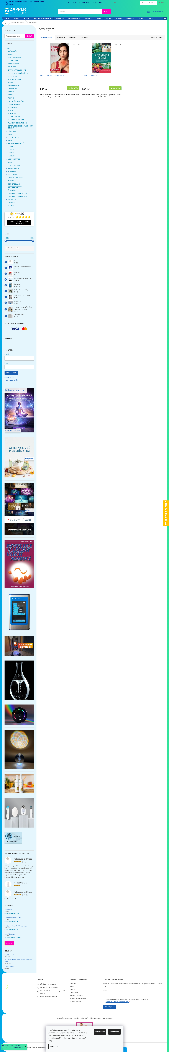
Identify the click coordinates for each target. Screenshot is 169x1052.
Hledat (106, 11)
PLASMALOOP (13, 107)
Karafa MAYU (9, 966)
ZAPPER (10, 54)
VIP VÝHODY (12, 199)
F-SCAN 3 (11, 92)
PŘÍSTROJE (12, 131)
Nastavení (54, 1046)
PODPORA (65, 3)
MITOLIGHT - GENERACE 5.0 (18, 193)
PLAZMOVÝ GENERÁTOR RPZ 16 (18, 123)
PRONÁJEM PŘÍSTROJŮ (16, 143)
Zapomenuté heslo (11, 380)
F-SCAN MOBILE (13, 89)
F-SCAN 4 (11, 95)
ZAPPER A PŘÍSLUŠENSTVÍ (17, 70)
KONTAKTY (85, 3)
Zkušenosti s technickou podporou (17, 926)
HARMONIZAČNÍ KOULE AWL (17, 178)
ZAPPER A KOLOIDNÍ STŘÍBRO (18, 73)
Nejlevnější (61, 37)
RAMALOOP (12, 67)
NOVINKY (11, 206)
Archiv (9, 943)
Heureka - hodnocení (80, 1018)
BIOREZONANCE (13, 168)
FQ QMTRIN (12, 113)
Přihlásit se (11, 373)
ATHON (10, 110)
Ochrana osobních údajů (78, 998)
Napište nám (98, 3)
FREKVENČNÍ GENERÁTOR (16, 101)
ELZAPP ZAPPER (13, 61)
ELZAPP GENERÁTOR (15, 117)
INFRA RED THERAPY (15, 187)
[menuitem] (7, 18)
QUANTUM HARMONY (15, 104)
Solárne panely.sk (95, 1018)
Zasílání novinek (10, 955)
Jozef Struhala (10, 934)
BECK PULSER (12, 76)
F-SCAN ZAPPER (13, 64)
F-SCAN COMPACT (14, 85)
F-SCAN (10, 82)
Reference (8, 909)
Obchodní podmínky (77, 995)
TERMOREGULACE (14, 184)
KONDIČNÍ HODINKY (14, 79)
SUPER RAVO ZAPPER (15, 58)
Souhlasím (114, 1032)
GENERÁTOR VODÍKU (15, 165)
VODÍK (10, 162)
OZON (10, 134)
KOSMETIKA (12, 171)
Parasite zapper (107, 1018)
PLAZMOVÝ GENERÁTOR (16, 120)
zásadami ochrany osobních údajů (117, 1002)
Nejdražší (72, 37)
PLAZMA (11, 153)
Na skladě (13, 248)
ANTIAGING (12, 181)
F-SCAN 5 (11, 98)
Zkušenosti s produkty (13, 918)
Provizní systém (75, 1001)
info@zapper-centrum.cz (48, 984)
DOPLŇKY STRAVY (14, 137)
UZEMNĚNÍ (11, 202)
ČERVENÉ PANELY (13, 190)
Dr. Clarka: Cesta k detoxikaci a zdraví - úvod (19, 960)
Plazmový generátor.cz (64, 1018)
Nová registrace (10, 377)
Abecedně (84, 37)
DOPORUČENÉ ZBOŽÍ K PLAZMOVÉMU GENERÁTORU (20, 127)
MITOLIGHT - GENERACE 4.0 (18, 196)
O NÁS (75, 3)
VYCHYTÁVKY (12, 175)
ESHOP (8, 48)
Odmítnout (100, 1032)
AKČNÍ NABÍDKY (13, 51)
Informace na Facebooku (48, 996)
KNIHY (10, 140)
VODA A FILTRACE (14, 159)
